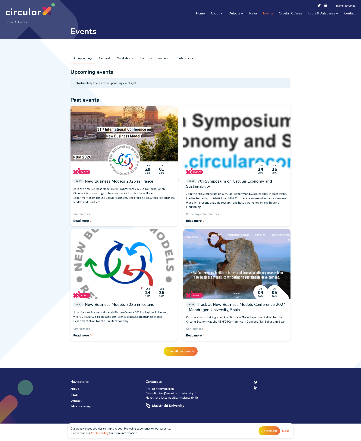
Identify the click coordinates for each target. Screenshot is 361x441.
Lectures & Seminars (154, 58)
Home (200, 13)
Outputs (234, 13)
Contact (349, 13)
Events (268, 13)
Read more (81, 220)
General (104, 58)
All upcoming (82, 58)
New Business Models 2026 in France (114, 181)
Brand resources (345, 6)
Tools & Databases (321, 13)
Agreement (269, 431)
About (214, 13)
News (253, 13)
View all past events (180, 351)
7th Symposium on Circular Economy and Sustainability (229, 184)
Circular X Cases (290, 13)
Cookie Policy (100, 433)
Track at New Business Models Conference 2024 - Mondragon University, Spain (236, 307)
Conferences (184, 58)
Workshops (125, 58)
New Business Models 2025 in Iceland (115, 304)
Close (285, 431)
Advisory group (81, 406)
